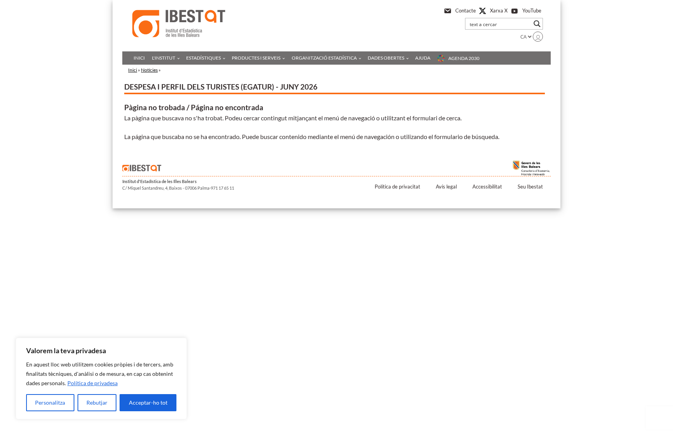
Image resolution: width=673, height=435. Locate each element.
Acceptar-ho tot (148, 402)
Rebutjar (96, 402)
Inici (139, 58)
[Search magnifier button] (537, 23)
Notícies (149, 70)
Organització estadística (324, 58)
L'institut (163, 58)
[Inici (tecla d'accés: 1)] (178, 23)
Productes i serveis (256, 58)
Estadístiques (203, 58)
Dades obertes (386, 58)
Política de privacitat (397, 186)
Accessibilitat (487, 186)
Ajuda (422, 58)
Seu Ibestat (530, 186)
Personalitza (50, 402)
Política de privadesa (92, 383)
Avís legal (446, 186)
